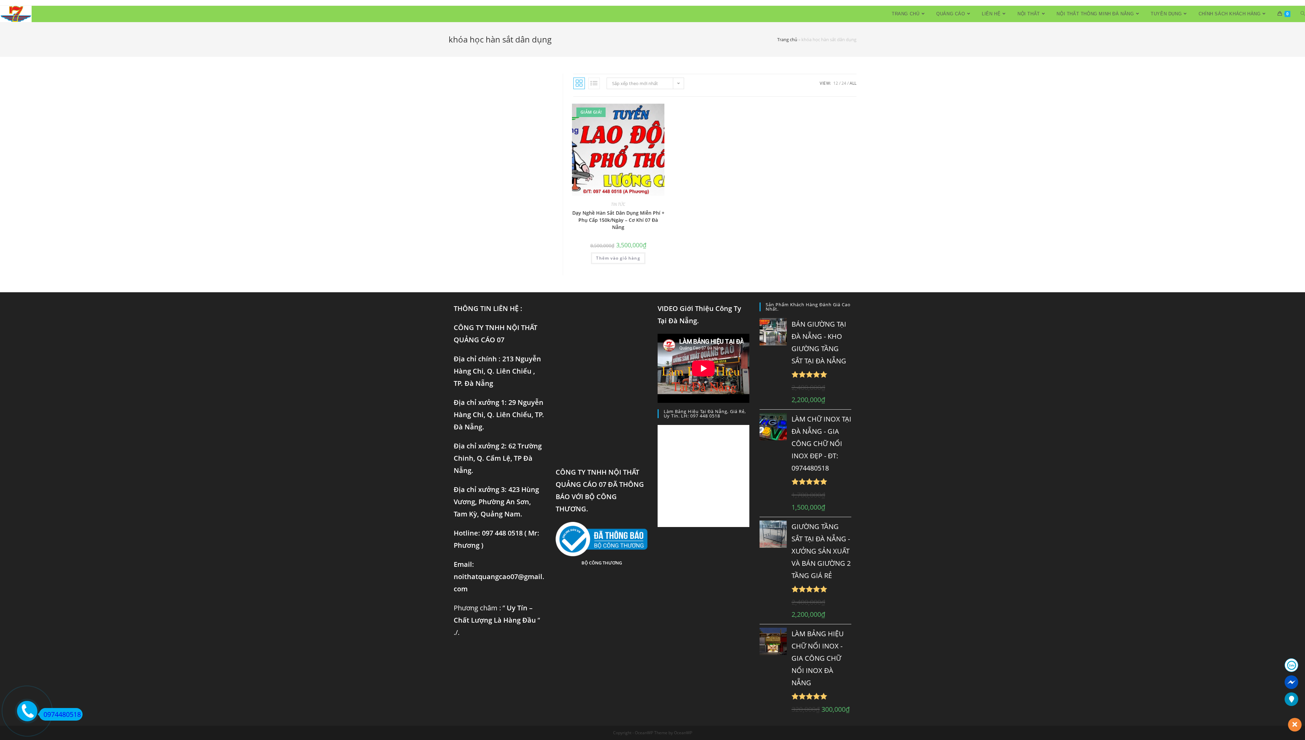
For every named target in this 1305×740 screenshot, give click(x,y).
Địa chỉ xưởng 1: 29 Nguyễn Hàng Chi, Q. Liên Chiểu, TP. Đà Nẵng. (499, 414)
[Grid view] (579, 83)
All (853, 83)
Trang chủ (787, 39)
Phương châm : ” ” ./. (497, 620)
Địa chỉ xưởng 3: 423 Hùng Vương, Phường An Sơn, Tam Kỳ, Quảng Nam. (496, 502)
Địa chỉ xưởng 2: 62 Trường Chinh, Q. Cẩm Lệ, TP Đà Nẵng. (498, 458)
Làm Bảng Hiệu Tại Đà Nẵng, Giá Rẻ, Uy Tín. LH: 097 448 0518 (705, 413)
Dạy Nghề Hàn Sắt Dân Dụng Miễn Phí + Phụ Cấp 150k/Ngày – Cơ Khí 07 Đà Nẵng (618, 220)
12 (835, 83)
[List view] (594, 83)
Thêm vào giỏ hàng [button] (618, 258)
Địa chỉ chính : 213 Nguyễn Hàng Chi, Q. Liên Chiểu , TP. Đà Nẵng (497, 371)
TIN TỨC (618, 204)
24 (843, 83)
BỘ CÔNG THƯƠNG (601, 563)
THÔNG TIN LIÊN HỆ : (488, 308)
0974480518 (62, 714)
